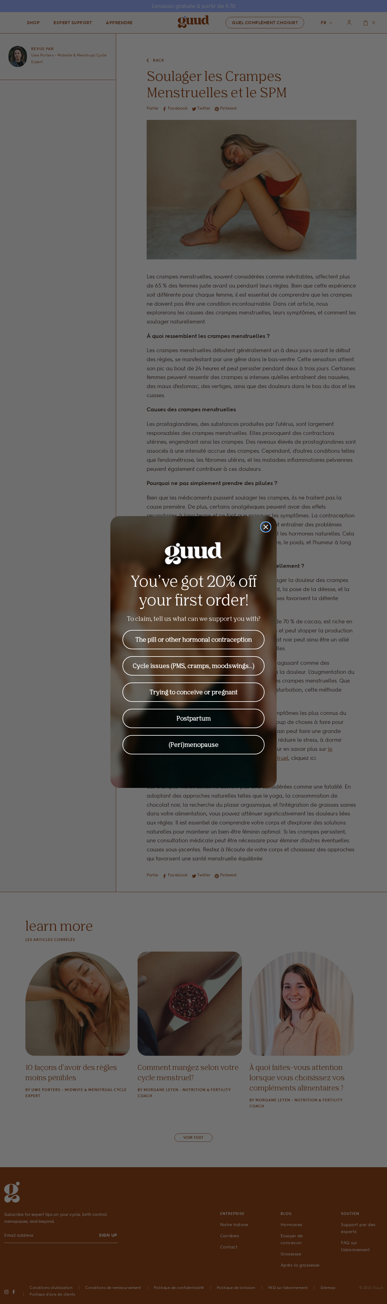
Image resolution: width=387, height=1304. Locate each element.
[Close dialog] (266, 527)
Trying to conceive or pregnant (194, 692)
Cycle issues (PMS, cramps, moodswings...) (194, 666)
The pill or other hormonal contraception (193, 639)
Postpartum (194, 718)
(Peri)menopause (194, 744)
